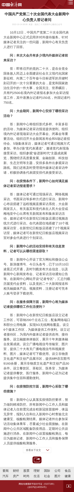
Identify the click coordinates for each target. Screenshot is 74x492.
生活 (37, 476)
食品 (68, 470)
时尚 (26, 476)
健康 (68, 476)
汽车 (6, 476)
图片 (57, 476)
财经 (16, 470)
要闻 (6, 470)
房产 (16, 476)
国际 (47, 470)
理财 (37, 470)
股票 (26, 470)
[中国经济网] (12, 4)
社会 (47, 476)
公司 (57, 470)
